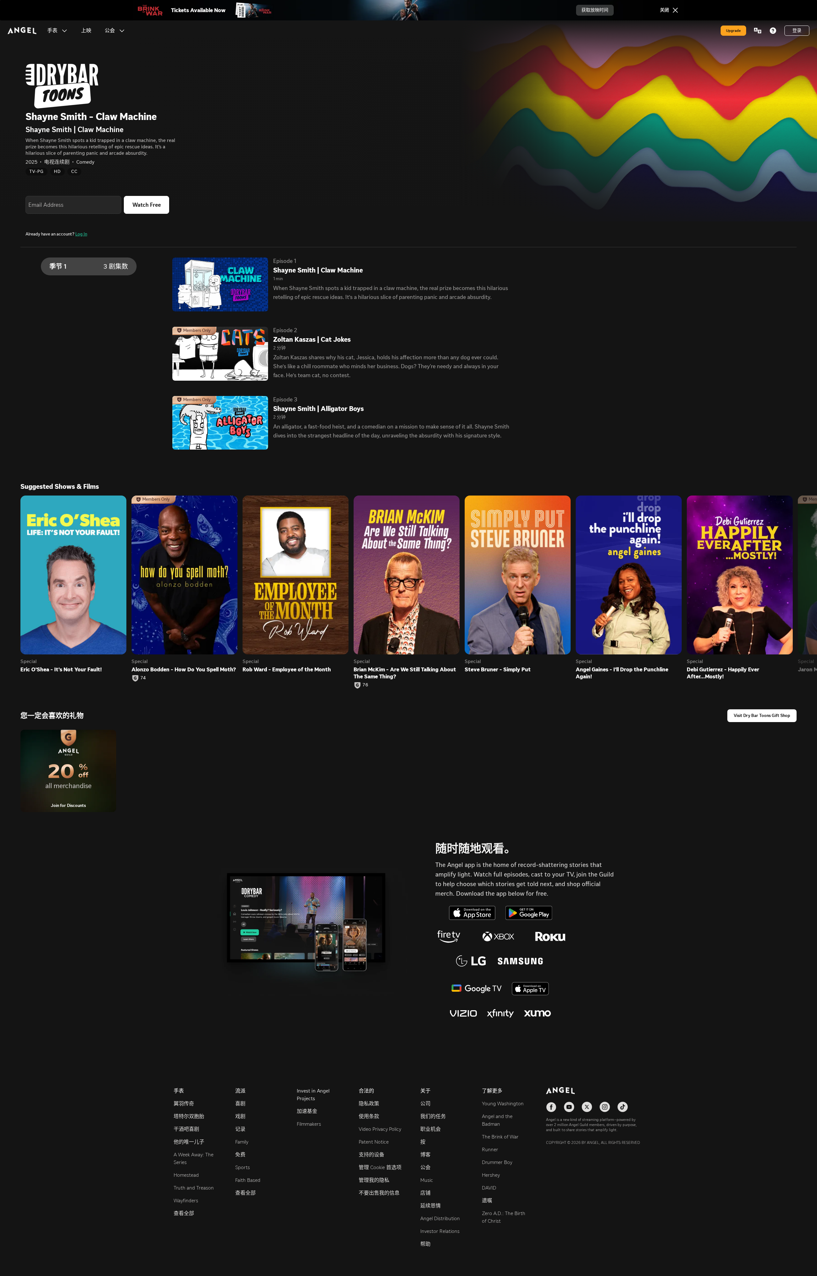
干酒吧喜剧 (186, 1129)
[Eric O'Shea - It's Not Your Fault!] (73, 575)
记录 (240, 1129)
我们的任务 (433, 1116)
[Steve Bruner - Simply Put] (518, 575)
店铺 (425, 1193)
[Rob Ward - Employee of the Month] (296, 575)
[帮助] (773, 30)
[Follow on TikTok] (623, 1107)
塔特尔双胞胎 (189, 1116)
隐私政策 (369, 1104)
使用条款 (369, 1116)
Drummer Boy (497, 1162)
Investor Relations (440, 1231)
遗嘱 (487, 1201)
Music (426, 1180)
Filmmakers (309, 1124)
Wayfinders (186, 1201)
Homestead (186, 1175)
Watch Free (146, 204)
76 (365, 685)
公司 (425, 1104)
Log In (81, 234)
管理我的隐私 (374, 1180)
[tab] (89, 266)
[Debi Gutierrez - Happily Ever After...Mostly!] (740, 575)
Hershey (491, 1175)
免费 (240, 1155)
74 (143, 678)
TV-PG (36, 171)
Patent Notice (374, 1142)
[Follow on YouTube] (569, 1107)
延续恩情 (430, 1206)
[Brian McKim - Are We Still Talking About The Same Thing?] (407, 575)
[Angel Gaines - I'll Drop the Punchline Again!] (629, 575)
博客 (425, 1155)
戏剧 (240, 1116)
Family (241, 1142)
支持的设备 (371, 1155)
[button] (64, 30)
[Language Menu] (757, 30)
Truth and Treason (194, 1188)
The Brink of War (500, 1137)
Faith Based (247, 1180)
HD (57, 171)
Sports (242, 1167)
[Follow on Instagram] (605, 1107)
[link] (86, 30)
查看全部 (184, 1213)
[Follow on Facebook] (551, 1107)
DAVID (489, 1188)
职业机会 (430, 1129)
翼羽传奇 (184, 1104)
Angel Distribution (440, 1218)
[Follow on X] (587, 1107)
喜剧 (240, 1104)
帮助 (425, 1244)
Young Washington (503, 1104)
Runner (490, 1149)
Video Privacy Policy (380, 1129)
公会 (425, 1167)
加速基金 (307, 1111)
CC (74, 171)
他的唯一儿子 (189, 1142)
